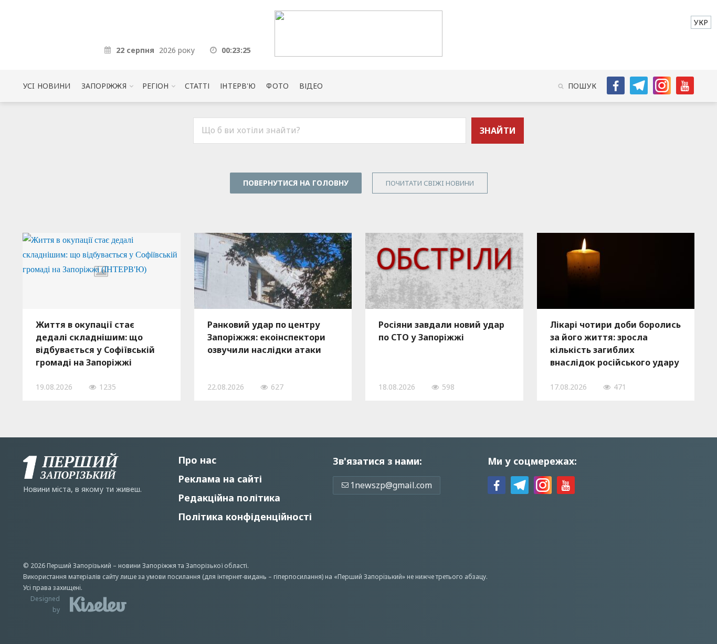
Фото (277, 86)
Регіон (155, 86)
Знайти (498, 130)
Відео (311, 86)
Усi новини (46, 86)
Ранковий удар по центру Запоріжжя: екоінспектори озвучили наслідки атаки (266, 337)
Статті (197, 86)
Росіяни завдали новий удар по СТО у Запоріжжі (441, 331)
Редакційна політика (229, 497)
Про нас (197, 460)
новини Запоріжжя (147, 565)
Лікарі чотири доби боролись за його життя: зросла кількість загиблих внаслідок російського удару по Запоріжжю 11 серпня (615, 343)
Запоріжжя (103, 86)
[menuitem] (701, 22)
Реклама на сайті (220, 479)
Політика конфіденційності (245, 516)
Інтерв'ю (238, 86)
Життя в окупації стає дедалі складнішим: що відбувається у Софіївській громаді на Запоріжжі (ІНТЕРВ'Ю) (95, 343)
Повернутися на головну (296, 183)
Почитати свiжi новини (430, 183)
